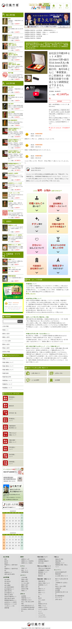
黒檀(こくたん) (42, 605)
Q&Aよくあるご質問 (60, 586)
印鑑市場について (25, 598)
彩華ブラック (41, 588)
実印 (5, 559)
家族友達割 (58, 574)
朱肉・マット (24, 570)
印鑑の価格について (7, 362)
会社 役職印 (7, 585)
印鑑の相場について (42, 556)
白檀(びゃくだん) (42, 607)
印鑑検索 (38, 32)
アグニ (40, 594)
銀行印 (6, 561)
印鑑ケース (24, 568)
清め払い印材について (44, 583)
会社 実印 (6, 579)
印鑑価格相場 (41, 559)
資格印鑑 (6, 607)
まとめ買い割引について (61, 576)
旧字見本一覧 (41, 574)
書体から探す (6, 344)
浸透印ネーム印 (25, 559)
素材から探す (6, 333)
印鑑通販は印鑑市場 (30, 30)
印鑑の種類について (7, 369)
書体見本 (40, 576)
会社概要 (57, 380)
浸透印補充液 (24, 572)
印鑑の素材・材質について (44, 579)
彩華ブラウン (41, 590)
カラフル (40, 613)
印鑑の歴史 (58, 561)
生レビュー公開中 (13, 291)
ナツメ (40, 611)
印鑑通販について (7, 387)
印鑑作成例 (5, 373)
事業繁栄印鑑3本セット (50, 30)
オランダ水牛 (41, 600)
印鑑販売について (7, 384)
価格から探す (6, 337)
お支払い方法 (58, 373)
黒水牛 (40, 598)
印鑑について (6, 358)
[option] (28, 78)
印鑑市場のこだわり (26, 599)
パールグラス (41, 615)
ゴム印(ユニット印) (9, 606)
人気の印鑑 (5, 326)
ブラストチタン (42, 617)
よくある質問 (35, 380)
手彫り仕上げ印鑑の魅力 (44, 568)
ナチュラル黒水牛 (42, 609)
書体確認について (42, 572)
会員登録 (23, 596)
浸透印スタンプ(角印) (26, 563)
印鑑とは (56, 556)
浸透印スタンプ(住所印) (27, 561)
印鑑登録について (7, 380)
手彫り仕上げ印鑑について (44, 566)
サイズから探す (6, 340)
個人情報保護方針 (59, 595)
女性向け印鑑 (6, 351)
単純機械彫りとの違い (44, 570)
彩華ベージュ (41, 592)
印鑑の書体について (7, 366)
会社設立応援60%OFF (61, 572)
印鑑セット (45, 32)
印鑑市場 (37, 628)
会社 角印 (6, 583)
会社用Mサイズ (54, 32)
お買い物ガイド (36, 373)
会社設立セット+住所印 (10, 602)
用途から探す (6, 348)
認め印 (6, 563)
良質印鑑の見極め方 (43, 561)
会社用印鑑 (39, 30)
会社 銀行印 (7, 581)
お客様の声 (58, 588)
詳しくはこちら (32, 293)
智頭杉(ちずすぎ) (42, 603)
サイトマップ (58, 597)
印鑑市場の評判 (6, 377)
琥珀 (39, 602)
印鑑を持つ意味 (59, 559)
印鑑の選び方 (41, 581)
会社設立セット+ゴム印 (10, 604)
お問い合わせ (58, 599)
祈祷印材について (42, 585)
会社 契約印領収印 (9, 587)
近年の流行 (41, 563)
